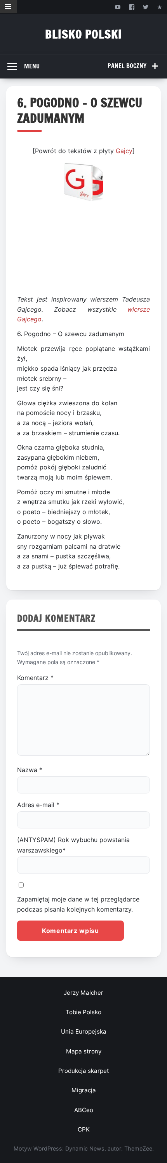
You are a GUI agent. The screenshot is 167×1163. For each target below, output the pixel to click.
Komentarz (35, 678)
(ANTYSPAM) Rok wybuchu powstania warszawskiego (73, 845)
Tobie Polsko (83, 1012)
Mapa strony (83, 1051)
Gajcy (124, 151)
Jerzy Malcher (83, 992)
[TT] (146, 7)
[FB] (131, 7)
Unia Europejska (83, 1031)
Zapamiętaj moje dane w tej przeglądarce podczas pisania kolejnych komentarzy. (78, 904)
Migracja (83, 1090)
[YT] (117, 7)
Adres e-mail (38, 805)
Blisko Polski (83, 34)
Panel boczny (127, 65)
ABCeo (83, 1110)
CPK (84, 1129)
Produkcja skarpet (83, 1070)
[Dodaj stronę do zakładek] (160, 7)
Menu (32, 66)
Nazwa (29, 770)
